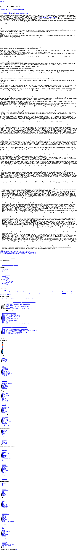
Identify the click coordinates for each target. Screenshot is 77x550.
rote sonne (4, 408)
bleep (3, 484)
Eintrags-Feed (5, 359)
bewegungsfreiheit (24, 291)
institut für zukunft (3, 293)
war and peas (4, 479)
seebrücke (4, 424)
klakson (3, 518)
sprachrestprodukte (6, 425)
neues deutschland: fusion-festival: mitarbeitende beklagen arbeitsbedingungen (15, 251)
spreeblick (4, 384)
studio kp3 (7, 284)
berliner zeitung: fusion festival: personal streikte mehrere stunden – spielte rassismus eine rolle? (18, 252)
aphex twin (4, 451)
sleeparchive (4, 538)
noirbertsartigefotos (6, 378)
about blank (4, 291)
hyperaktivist (61, 12)
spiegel (3, 437)
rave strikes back (5, 382)
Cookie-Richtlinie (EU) (6, 262)
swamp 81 (4, 543)
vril (0, 294)
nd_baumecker (31, 293)
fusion (55, 12)
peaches (3, 467)
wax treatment (5, 411)
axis (3, 503)
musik (3, 272)
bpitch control (5, 506)
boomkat (4, 485)
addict (3, 501)
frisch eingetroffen (8, 273)
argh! (3, 366)
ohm (38, 293)
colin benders (38, 12)
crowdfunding (40, 291)
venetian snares (5, 478)
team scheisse (16, 13)
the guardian (4, 442)
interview (9, 293)
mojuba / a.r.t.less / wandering (8, 521)
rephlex (3, 530)
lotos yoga (4, 405)
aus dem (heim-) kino (9, 281)
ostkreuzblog (4, 381)
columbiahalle (33, 291)
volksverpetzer (5, 386)
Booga (3, 298)
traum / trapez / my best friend (8, 544)
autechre (4, 452)
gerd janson (69, 291)
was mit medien (5, 279)
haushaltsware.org (5, 514)
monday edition (5, 375)
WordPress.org (5, 361)
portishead (4, 468)
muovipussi (5, 13)
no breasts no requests (6, 377)
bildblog (4, 367)
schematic (4, 533)
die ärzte (48, 291)
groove (3, 433)
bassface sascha (28, 12)
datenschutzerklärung (6, 263)
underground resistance (6, 545)
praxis (3, 492)
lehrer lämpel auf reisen (6, 421)
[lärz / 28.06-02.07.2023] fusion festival (12, 9)
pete (40, 293)
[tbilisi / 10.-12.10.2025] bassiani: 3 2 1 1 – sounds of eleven (24, 302)
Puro (17, 549)
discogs (3, 487)
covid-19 (36, 291)
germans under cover (6, 372)
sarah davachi (5, 470)
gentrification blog (5, 371)
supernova (4, 438)
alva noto (4, 449)
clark (3, 454)
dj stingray (44, 12)
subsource (4, 540)
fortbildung (4, 270)
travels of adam (5, 385)
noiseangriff (4, 423)
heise (3, 434)
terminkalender (18, 12)
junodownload (5, 490)
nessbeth (4, 422)
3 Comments (26, 13)
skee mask (60, 293)
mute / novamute (5, 523)
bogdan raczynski (5, 453)
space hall (4, 494)
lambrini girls (66, 12)
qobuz (3, 493)
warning (2, 294)
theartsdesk (4, 443)
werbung (4, 283)
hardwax (4, 489)
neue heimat (4, 524)
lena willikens (15, 293)
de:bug (3, 432)
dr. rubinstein (59, 291)
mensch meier (26, 293)
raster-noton (4, 529)
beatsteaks (34, 12)
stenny (69, 293)
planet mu (4, 527)
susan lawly (4, 542)
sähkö (3, 532)
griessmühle (73, 291)
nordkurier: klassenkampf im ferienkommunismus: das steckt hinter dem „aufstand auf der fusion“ (18, 253)
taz (74, 293)
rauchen (9, 13)
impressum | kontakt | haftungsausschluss (10, 265)
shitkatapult (4, 536)
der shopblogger (5, 369)
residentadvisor (46, 293)
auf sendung (7, 280)
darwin (44, 291)
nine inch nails (5, 466)
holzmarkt (4, 399)
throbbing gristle (5, 475)
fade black (48, 12)
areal (3, 502)
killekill (12, 293)
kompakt (4, 491)
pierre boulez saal (5, 407)
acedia (3, 500)
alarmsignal (23, 12)
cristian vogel (4, 455)
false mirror (4, 459)
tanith (3, 474)
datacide (4, 418)
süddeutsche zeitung (6, 436)
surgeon (3, 473)
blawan (30, 291)
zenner (5, 294)
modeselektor (4, 462)
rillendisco (50, 293)
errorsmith (4, 511)
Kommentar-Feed (5, 360)
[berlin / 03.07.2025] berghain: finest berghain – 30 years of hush (18, 306)
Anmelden (4, 358)
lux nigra (4, 520)
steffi (67, 293)
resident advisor (5, 435)
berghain (18, 291)
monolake (4, 464)
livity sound (4, 519)
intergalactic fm (5, 401)
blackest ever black (6, 505)
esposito (63, 291)
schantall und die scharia (7, 383)
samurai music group (6, 531)
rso (52, 293)
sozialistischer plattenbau (7, 539)
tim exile (4, 476)
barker (13, 291)
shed (57, 293)
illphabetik (4, 517)
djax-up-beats (5, 508)
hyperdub (4, 515)
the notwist (21, 13)
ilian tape (4, 516)
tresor (76, 293)
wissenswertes (7, 275)
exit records (4, 513)
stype (10, 12)
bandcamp (4, 483)
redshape (4, 469)
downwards (4, 509)
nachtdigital (4, 406)
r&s (3, 528)
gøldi (58, 12)
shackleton (54, 293)
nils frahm (4, 465)
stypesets (6, 285)
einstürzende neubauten (6, 458)
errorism (4, 510)
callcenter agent (5, 368)
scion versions (5, 534)
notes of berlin (5, 380)
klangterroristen (5, 420)
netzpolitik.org (5, 376)
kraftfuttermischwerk (6, 374)
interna (3, 271)
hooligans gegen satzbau (7, 373)
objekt (36, 293)
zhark (3, 547)
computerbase (5, 430)
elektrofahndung (5, 419)
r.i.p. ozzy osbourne (9, 305)
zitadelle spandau (9, 294)
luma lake (72, 12)
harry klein (4, 398)
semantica (4, 535)
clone (3, 486)
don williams (55, 291)
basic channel (5, 504)
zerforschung (4, 388)
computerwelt (5, 269)
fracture (51, 12)
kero (3, 460)
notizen (6, 277)
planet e (3, 525)
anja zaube (10, 291)
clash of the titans (5, 395)
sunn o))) (4, 472)
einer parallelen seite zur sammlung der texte (47, 17)
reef (42, 293)
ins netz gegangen (8, 282)
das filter (4, 431)
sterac (12, 13)
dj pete (3, 457)
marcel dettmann (21, 293)
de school (4, 396)
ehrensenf (4, 370)
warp (3, 546)
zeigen (1, 40)
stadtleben (12, 12)
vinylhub (4, 495)
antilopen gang (5, 450)
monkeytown (4, 522)
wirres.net (4, 387)
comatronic (4, 507)
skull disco (4, 537)
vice (3, 444)
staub (64, 293)
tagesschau (4, 440)
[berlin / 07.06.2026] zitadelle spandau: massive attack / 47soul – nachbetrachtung (21, 298)
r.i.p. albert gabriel (9, 299)
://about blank (5, 393)
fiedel (66, 291)
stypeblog (2, 1)
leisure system (5, 404)
